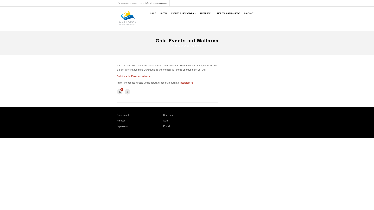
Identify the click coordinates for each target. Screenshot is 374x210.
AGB (165, 120)
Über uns (168, 115)
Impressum (122, 126)
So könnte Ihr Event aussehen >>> (135, 76)
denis (198, 45)
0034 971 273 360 (128, 3)
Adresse (121, 120)
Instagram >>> (187, 82)
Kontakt (167, 126)
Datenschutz (123, 115)
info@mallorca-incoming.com (155, 3)
